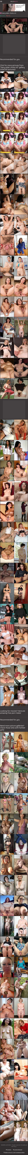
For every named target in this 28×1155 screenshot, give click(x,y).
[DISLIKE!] (7, 16)
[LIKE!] (1, 16)
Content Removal (18, 1149)
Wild (14, 1)
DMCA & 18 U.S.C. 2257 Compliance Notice (14, 1152)
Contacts (9, 1149)
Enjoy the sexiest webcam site (20, 6)
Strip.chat (18, 10)
